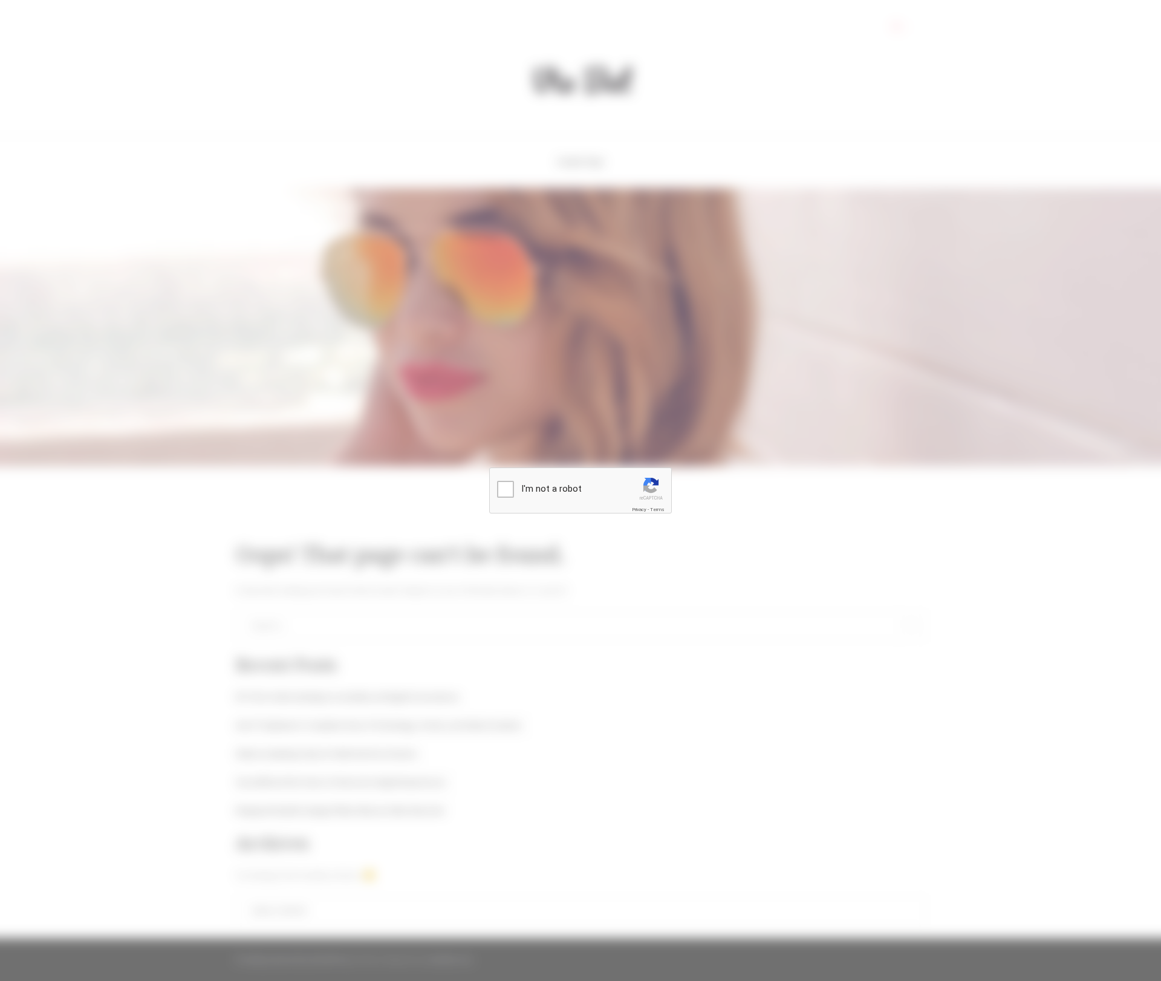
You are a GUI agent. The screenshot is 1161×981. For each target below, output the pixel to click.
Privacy (639, 509)
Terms (657, 509)
